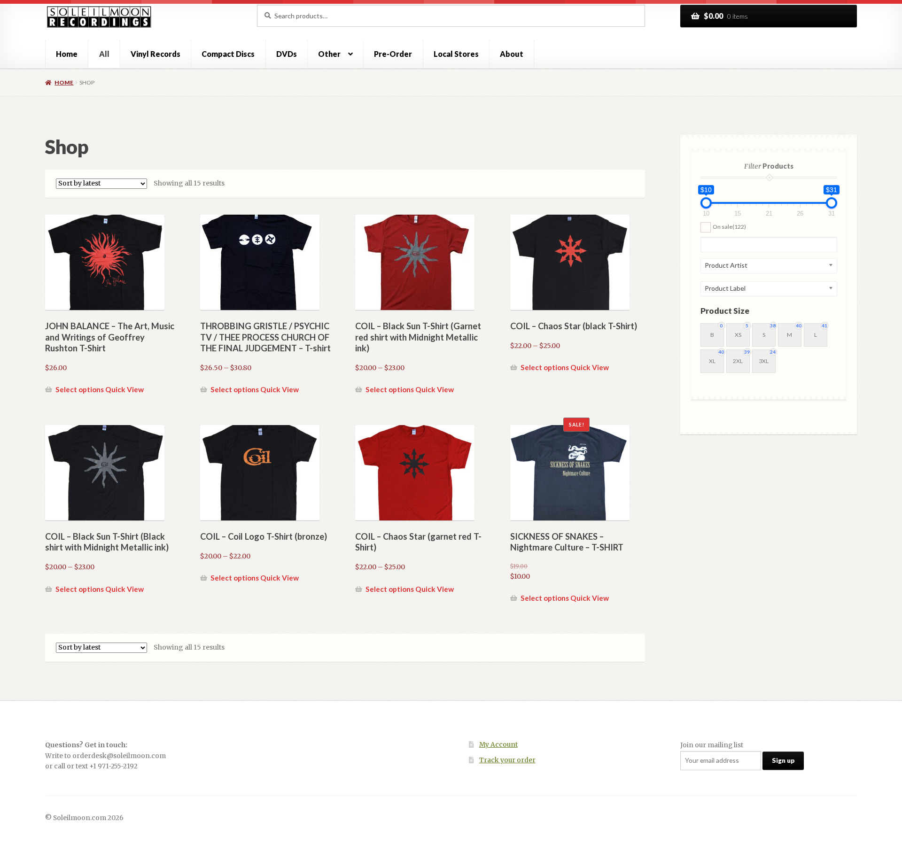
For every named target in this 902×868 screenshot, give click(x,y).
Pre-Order (393, 53)
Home (67, 53)
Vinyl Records (155, 53)
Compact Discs (228, 53)
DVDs (286, 53)
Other (329, 53)
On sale (729, 226)
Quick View (124, 389)
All (104, 53)
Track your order (507, 760)
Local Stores (456, 53)
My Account (498, 745)
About (511, 53)
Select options (79, 389)
